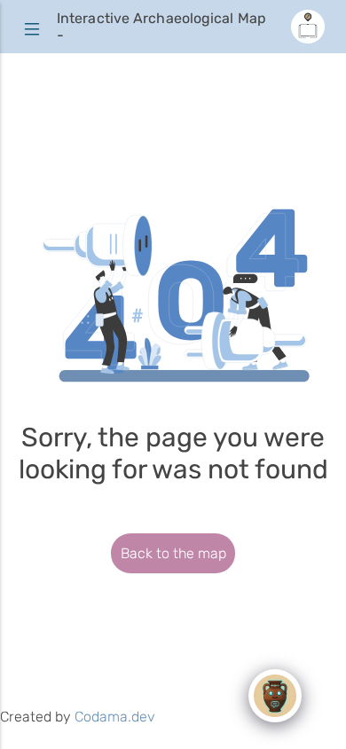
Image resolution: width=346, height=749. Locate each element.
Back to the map (173, 553)
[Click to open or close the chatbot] (275, 695)
